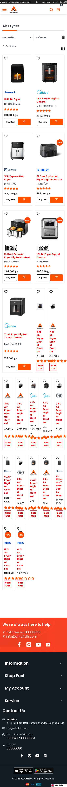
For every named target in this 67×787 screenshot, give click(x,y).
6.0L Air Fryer (12, 99)
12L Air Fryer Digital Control (48, 256)
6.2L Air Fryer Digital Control (7, 559)
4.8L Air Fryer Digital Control (46, 412)
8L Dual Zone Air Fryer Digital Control (17, 256)
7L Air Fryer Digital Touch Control (15, 336)
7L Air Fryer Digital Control (33, 488)
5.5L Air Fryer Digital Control (40, 342)
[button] (11, 109)
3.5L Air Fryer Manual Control (7, 413)
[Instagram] (29, 645)
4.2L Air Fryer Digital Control (20, 559)
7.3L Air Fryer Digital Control (33, 411)
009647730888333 (21, 738)
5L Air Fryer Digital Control (7, 485)
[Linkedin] (48, 645)
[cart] (58, 9)
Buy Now (10, 122)
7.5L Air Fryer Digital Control (52, 342)
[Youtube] (38, 645)
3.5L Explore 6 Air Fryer (14, 178)
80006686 (14, 748)
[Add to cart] (24, 122)
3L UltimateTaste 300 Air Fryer (59, 485)
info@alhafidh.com (21, 636)
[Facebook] (19, 645)
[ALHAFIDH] (14, 9)
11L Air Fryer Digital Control (48, 100)
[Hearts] (6, 58)
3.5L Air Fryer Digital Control (20, 413)
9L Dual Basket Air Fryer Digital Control (49, 178)
